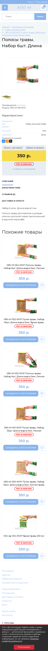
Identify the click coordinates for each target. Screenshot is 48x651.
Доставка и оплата (12, 597)
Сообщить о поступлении (24, 169)
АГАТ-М (24, 7)
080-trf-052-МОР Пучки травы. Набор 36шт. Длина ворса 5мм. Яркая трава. (24, 321)
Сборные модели (12, 578)
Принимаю (24, 647)
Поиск (40, 16)
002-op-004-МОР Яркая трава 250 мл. (24, 536)
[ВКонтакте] (3, 141)
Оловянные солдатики (15, 582)
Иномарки (8, 571)
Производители (11, 589)
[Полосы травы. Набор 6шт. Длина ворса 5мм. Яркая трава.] (24, 73)
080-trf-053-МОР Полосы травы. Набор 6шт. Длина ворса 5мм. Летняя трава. (24, 375)
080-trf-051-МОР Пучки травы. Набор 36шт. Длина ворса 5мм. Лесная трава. (24, 429)
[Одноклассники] (7, 141)
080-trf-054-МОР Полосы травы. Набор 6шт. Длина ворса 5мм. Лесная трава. (24, 267)
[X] (10, 141)
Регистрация (41, 2)
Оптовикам (8, 593)
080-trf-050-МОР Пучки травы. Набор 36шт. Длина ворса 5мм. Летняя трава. (24, 483)
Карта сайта (8, 611)
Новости (7, 601)
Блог (4, 604)
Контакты (7, 615)
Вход (30, 2)
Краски (6, 575)
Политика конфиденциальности (20, 640)
